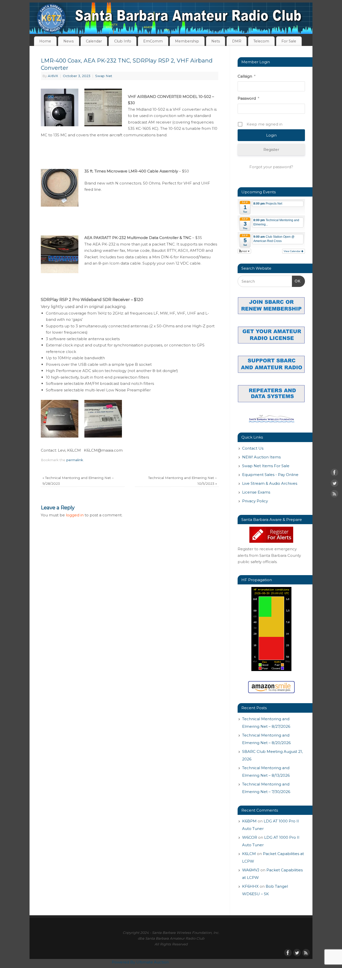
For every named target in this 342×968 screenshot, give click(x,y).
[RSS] (334, 495)
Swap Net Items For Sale (265, 465)
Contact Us (252, 448)
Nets (215, 41)
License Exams (256, 492)
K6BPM (249, 821)
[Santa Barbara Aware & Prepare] (271, 535)
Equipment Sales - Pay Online (270, 474)
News (68, 41)
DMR (236, 41)
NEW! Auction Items (261, 457)
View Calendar (292, 251)
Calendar (94, 41)
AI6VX (53, 76)
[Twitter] (334, 484)
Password (248, 98)
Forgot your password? (271, 166)
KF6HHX (250, 886)
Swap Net (103, 76)
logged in (75, 515)
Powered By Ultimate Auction (140, 962)
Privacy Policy (255, 501)
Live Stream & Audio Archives (269, 483)
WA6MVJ (250, 870)
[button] (244, 251)
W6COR (249, 837)
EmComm (153, 41)
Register (271, 149)
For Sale (288, 41)
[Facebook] (334, 473)
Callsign (246, 76)
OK (296, 281)
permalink (74, 460)
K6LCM (249, 853)
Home (45, 41)
